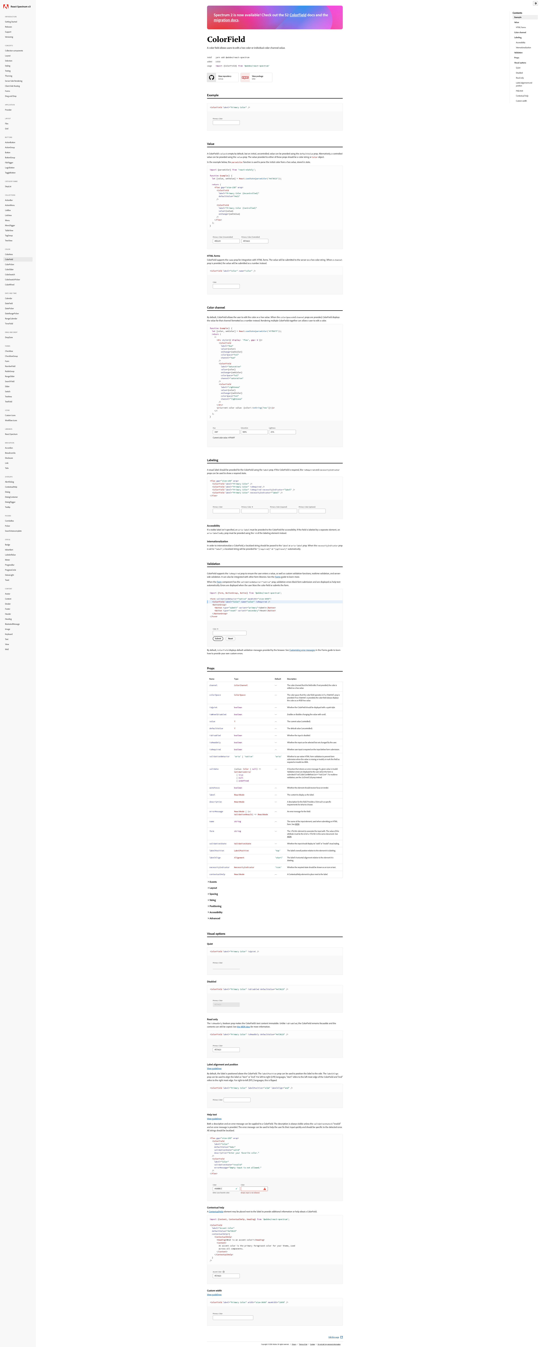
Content (8, 599)
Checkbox (9, 351)
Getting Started (11, 21)
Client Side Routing (12, 86)
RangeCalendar (11, 318)
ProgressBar (9, 565)
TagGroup (9, 235)
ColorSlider (9, 269)
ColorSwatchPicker (12, 279)
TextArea (8, 396)
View (7, 644)
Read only (520, 78)
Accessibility (216, 912)
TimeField (9, 323)
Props (516, 57)
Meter (7, 560)
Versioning (9, 37)
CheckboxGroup (11, 356)
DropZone (9, 337)
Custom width (521, 101)
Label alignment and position (524, 84)
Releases (8, 27)
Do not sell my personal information (329, 1344)
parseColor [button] (237, 162)
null (254, 769)
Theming (8, 76)
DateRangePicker (12, 313)
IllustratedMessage (12, 624)
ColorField (9, 259)
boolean (238, 707)
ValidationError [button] (242, 771)
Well (7, 649)
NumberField (10, 366)
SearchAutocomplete (13, 531)
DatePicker (9, 308)
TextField (8, 401)
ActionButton (10, 142)
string (237, 821)
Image (7, 629)
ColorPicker (9, 264)
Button (7, 152)
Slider (7, 386)
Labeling (517, 37)
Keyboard (8, 634)
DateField (9, 303)
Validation (518, 52)
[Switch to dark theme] (535, 3)
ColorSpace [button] (239, 694)
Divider (8, 604)
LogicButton (9, 167)
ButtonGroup (10, 157)
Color (214, 282)
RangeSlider (9, 376)
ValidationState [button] (242, 843)
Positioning (215, 906)
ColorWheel (9, 284)
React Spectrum (11, 434)
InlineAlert (9, 549)
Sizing (213, 900)
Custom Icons (10, 415)
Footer (7, 609)
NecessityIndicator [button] (244, 867)
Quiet (518, 67)
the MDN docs (243, 1026)
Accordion (9, 448)
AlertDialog (9, 482)
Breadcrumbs (10, 453)
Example (517, 17)
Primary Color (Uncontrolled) (223, 237)
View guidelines (214, 1068)
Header (8, 614)
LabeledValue (10, 555)
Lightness (272, 428)
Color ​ (215, 629)
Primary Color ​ (246, 507)
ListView (8, 215)
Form (7, 361)
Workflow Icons (11, 420)
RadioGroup (9, 371)
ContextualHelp (11, 487)
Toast (7, 580)
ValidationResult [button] (243, 814)
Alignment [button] (239, 857)
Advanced (215, 918)
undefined (244, 780)
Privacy (294, 1344)
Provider (8, 110)
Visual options (520, 62)
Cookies (312, 1344)
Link (6, 463)
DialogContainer (11, 497)
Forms (7, 91)
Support (8, 32)
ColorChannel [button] (241, 685)
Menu (7, 220)
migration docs (226, 19)
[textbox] (226, 122)
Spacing (214, 893)
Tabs (7, 468)
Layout (7, 55)
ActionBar (9, 200)
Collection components (14, 50)
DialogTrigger (10, 502)
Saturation (244, 428)
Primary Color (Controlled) (250, 237)
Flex (6, 123)
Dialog (7, 492)
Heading (8, 619)
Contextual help (522, 96)
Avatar (7, 593)
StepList (8, 186)
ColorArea (9, 254)
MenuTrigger (10, 225)
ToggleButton (10, 172)
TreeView (8, 240)
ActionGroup (10, 147)
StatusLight (9, 575)
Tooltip (7, 507)
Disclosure (9, 458)
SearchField (9, 381)
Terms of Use (303, 1344)
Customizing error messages (302, 650)
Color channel (520, 32)
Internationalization (523, 47)
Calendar (8, 298)
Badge (7, 544)
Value (516, 22)
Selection (8, 60)
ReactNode (239, 794)
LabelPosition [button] (241, 850)
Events (213, 881)
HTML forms (521, 27)
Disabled (519, 73)
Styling (7, 66)
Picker (7, 526)
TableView (9, 230)
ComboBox (9, 521)
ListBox (8, 210)
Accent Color (217, 1272)
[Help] (223, 1271)
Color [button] (315, 157)
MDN (297, 824)
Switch (7, 391)
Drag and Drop (10, 96)
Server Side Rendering (13, 81)
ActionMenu (10, 205)
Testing (8, 71)
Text (6, 639)
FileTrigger (9, 162)
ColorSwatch (10, 274)
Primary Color (217, 119)
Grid (6, 128)
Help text (519, 90)
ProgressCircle (10, 570)
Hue (214, 428)
